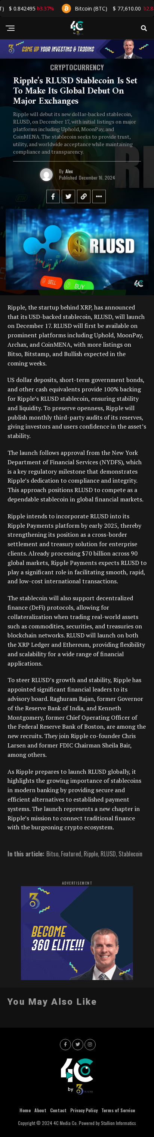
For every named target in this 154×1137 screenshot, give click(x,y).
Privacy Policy (84, 1110)
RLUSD (108, 854)
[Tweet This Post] (68, 196)
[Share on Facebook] (53, 196)
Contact (58, 1110)
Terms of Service (118, 1110)
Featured (71, 854)
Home (25, 1110)
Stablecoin (130, 854)
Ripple (91, 854)
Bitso (52, 854)
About (40, 1110)
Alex (69, 171)
